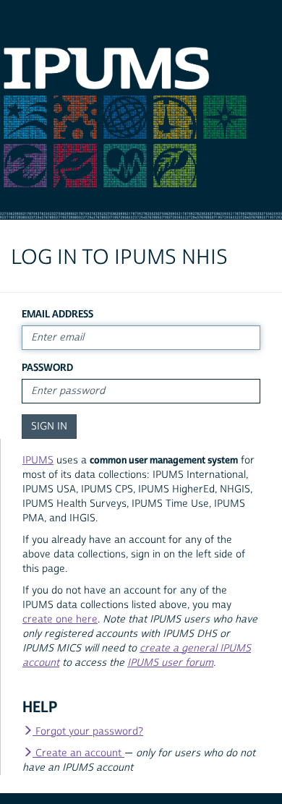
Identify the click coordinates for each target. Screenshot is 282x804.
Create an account (78, 753)
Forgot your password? (88, 731)
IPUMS (38, 460)
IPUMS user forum (170, 663)
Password (47, 368)
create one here (60, 619)
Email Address (57, 314)
